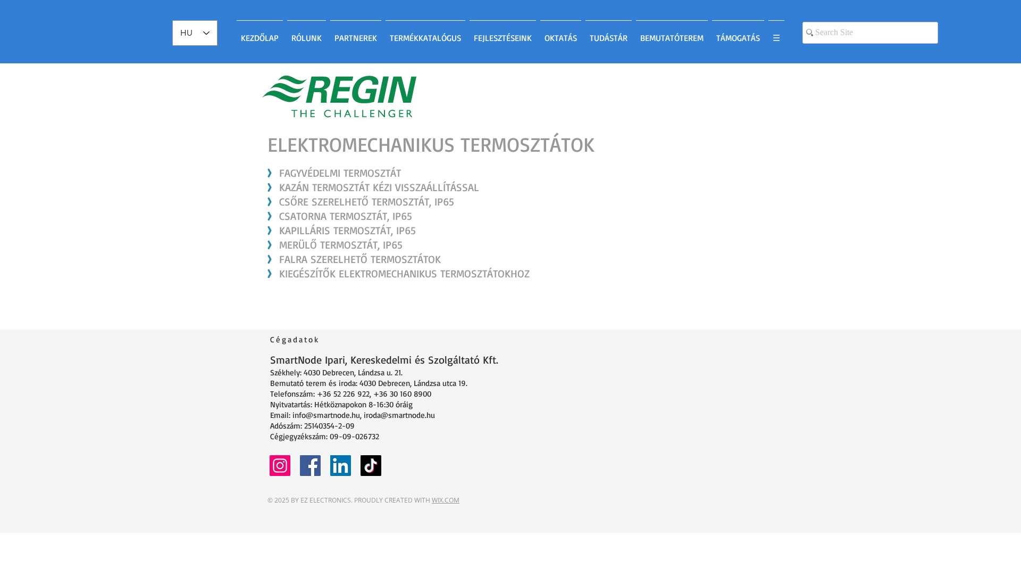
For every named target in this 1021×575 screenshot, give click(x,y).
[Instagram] (280, 465)
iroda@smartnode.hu (399, 415)
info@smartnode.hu (326, 415)
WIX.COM (445, 500)
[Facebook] (310, 465)
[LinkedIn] (340, 465)
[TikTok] (371, 465)
